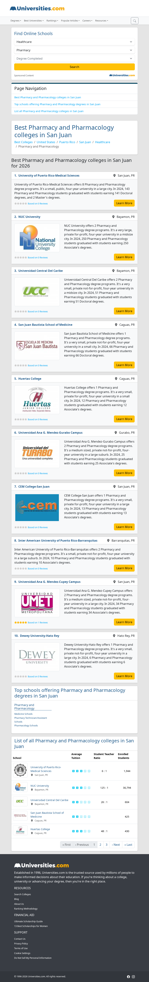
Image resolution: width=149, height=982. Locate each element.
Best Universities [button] (33, 20)
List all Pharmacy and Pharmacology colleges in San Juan (49, 111)
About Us (19, 904)
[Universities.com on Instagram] (133, 976)
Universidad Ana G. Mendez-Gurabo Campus (50, 433)
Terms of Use (21, 948)
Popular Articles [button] (69, 20)
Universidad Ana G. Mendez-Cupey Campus (49, 582)
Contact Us (19, 938)
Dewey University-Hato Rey (39, 636)
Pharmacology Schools (26, 725)
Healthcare (102, 142)
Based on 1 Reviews (38, 622)
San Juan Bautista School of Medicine (45, 325)
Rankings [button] (52, 20)
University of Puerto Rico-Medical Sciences (48, 176)
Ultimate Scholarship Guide (28, 921)
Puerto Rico (67, 142)
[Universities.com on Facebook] (128, 976)
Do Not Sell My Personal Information (33, 957)
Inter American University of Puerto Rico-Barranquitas (57, 541)
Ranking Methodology (25, 908)
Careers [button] (86, 20)
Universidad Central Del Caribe (40, 271)
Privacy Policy (21, 943)
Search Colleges (22, 894)
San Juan (85, 142)
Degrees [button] (15, 20)
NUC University (29, 217)
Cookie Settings (22, 953)
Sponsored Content (24, 75)
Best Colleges (23, 142)
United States (46, 142)
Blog (16, 899)
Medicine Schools (23, 713)
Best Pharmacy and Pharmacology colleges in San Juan (47, 97)
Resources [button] (100, 20)
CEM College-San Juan (34, 487)
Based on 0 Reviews (38, 203)
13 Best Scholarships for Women (31, 926)
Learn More (124, 203)
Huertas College (29, 379)
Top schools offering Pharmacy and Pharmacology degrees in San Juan (57, 104)
